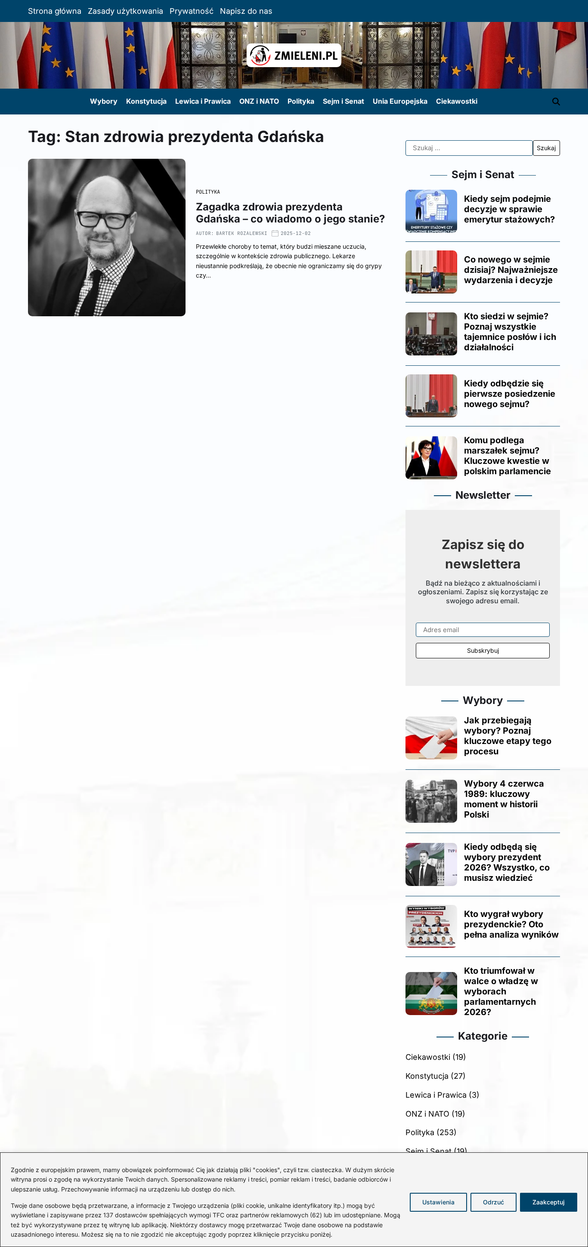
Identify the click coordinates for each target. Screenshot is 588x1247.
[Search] (556, 101)
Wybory (104, 101)
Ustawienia (438, 1202)
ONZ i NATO (259, 101)
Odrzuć (493, 1202)
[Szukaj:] (468, 148)
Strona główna (54, 10)
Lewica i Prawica (203, 101)
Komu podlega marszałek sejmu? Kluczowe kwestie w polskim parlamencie (507, 455)
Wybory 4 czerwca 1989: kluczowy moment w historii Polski (504, 799)
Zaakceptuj (548, 1202)
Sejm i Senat (343, 101)
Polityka (301, 101)
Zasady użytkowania (125, 10)
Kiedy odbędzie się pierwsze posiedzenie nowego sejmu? (509, 393)
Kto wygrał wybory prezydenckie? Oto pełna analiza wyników (511, 924)
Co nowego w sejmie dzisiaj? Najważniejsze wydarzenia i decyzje (511, 269)
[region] (294, 1199)
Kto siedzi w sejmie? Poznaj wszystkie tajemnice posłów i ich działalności (510, 331)
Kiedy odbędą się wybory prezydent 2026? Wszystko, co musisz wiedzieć (507, 862)
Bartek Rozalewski (241, 233)
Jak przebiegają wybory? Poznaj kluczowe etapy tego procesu (507, 735)
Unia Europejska (400, 101)
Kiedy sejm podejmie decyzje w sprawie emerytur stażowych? (509, 209)
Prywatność (192, 10)
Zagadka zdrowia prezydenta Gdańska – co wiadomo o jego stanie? (290, 213)
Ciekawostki (456, 101)
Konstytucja (146, 101)
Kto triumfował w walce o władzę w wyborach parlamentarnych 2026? (501, 991)
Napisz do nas (246, 10)
